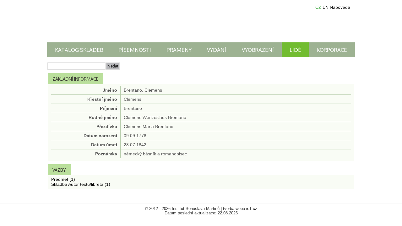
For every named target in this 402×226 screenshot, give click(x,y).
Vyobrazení (258, 49)
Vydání (216, 49)
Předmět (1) (63, 179)
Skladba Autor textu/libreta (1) (80, 184)
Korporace (332, 49)
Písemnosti (135, 49)
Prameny (179, 49)
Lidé (295, 49)
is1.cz (251, 209)
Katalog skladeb (79, 49)
